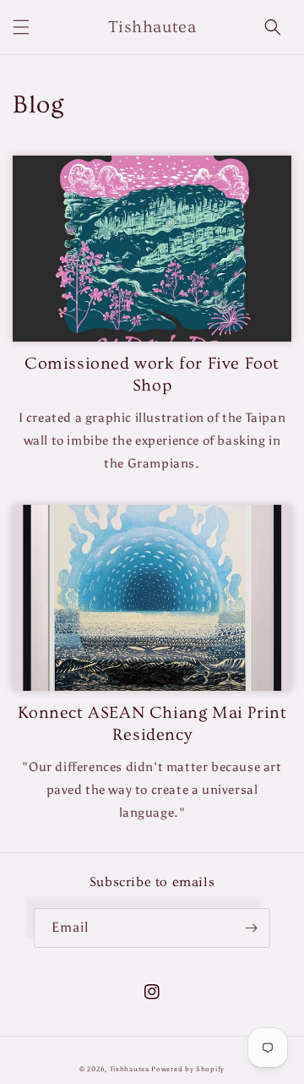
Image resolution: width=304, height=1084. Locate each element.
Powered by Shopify (188, 1069)
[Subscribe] (250, 928)
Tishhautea (129, 1069)
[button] (21, 27)
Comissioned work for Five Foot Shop (152, 374)
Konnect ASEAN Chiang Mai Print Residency (152, 724)
